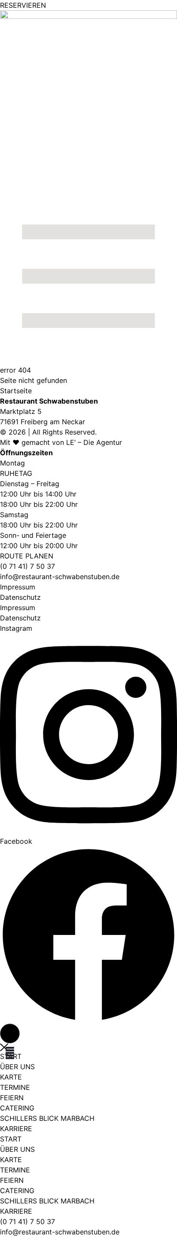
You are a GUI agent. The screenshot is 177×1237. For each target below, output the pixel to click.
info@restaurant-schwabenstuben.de (59, 576)
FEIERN (12, 1097)
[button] (10, 1033)
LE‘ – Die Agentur (94, 442)
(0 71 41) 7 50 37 (27, 1221)
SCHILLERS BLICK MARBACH (47, 1118)
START (10, 1139)
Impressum (17, 587)
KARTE (11, 1077)
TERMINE (15, 1087)
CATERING (17, 1108)
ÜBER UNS (17, 1066)
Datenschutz (20, 597)
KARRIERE (16, 1128)
